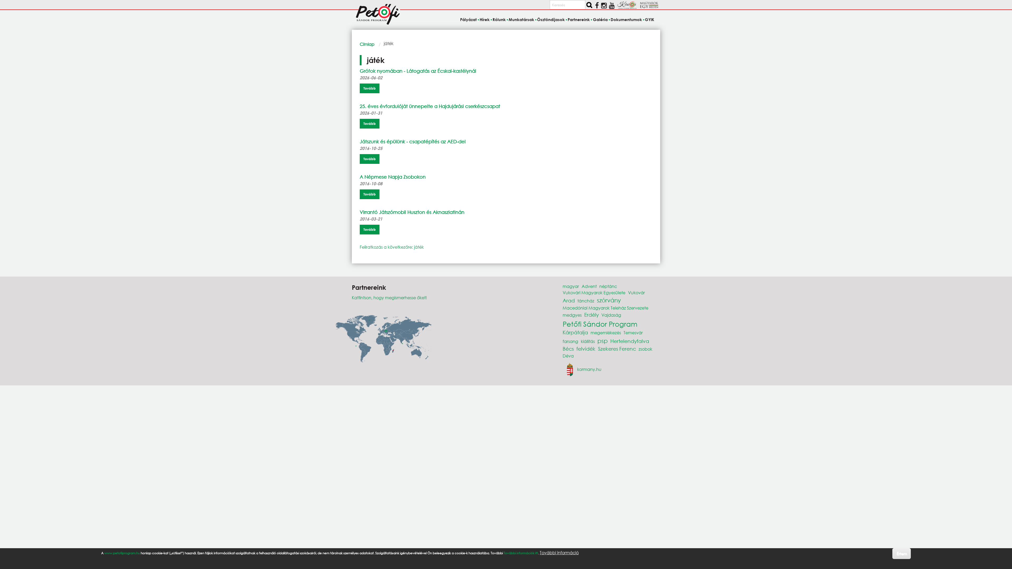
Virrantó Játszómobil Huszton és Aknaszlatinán (412, 212)
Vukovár (636, 292)
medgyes (572, 315)
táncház (585, 300)
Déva (568, 356)
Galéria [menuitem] (600, 19)
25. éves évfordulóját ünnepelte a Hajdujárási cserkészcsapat (430, 106)
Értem (902, 553)
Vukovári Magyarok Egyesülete (594, 292)
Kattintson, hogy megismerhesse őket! (389, 297)
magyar (571, 286)
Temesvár (633, 332)
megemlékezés (606, 332)
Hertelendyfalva (629, 341)
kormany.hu (589, 369)
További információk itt (521, 553)
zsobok (645, 349)
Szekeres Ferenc (617, 349)
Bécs (568, 349)
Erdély (591, 315)
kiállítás (588, 341)
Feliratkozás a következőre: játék (392, 247)
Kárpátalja (575, 332)
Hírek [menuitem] (485, 19)
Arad (569, 300)
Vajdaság (611, 315)
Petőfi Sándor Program (600, 324)
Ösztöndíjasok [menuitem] (551, 19)
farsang (570, 341)
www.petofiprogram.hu (122, 553)
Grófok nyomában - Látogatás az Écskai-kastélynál (418, 71)
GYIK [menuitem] (649, 19)
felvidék (585, 349)
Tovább (369, 88)
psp (602, 340)
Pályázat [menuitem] (468, 19)
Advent (589, 286)
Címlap (367, 44)
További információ (559, 553)
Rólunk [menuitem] (499, 19)
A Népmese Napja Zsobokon (393, 177)
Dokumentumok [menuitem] (626, 19)
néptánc (608, 286)
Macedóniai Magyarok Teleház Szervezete (605, 308)
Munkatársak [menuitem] (521, 19)
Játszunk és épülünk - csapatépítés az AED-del (413, 141)
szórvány (609, 300)
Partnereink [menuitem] (579, 19)
